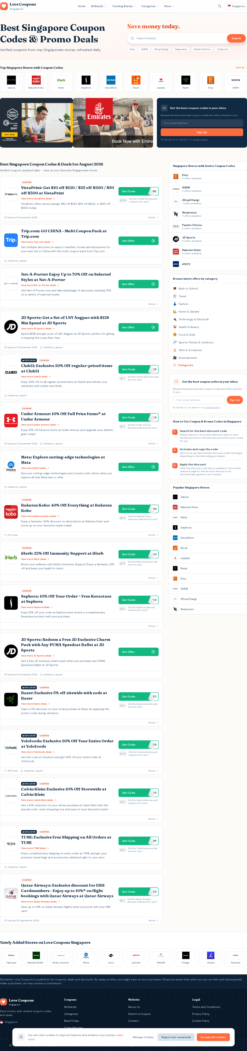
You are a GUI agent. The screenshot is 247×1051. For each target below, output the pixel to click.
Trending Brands (122, 6)
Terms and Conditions (206, 1007)
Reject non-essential (176, 1037)
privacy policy (200, 139)
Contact (133, 1021)
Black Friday (71, 1021)
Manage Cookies (143, 1037)
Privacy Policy (201, 1014)
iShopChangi (161, 49)
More (167, 6)
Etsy (132, 49)
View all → (241, 67)
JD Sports (222, 49)
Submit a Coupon (139, 1014)
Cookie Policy (200, 1021)
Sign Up (202, 132)
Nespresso (181, 49)
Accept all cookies (213, 1037)
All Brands (97, 6)
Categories (148, 6)
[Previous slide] (6, 123)
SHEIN (144, 49)
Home (81, 6)
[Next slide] (147, 123)
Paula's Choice (202, 49)
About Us (134, 1007)
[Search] (219, 6)
